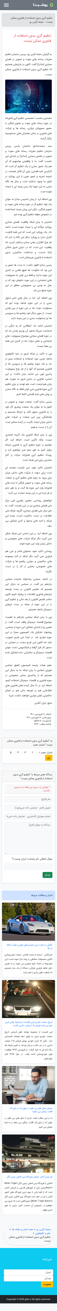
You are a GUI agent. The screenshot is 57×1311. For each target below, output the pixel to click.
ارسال (47, 875)
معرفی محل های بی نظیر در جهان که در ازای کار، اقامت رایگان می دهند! (30, 1110)
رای (48, 758)
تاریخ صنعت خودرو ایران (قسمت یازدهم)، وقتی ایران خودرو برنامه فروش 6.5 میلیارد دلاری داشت (28, 1024)
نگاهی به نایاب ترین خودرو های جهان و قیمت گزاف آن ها (29, 946)
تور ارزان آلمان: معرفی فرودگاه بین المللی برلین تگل (29, 1177)
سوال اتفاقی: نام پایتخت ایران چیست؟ (32, 859)
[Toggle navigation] (6, 5)
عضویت (47, 1284)
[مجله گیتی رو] (43, 5)
